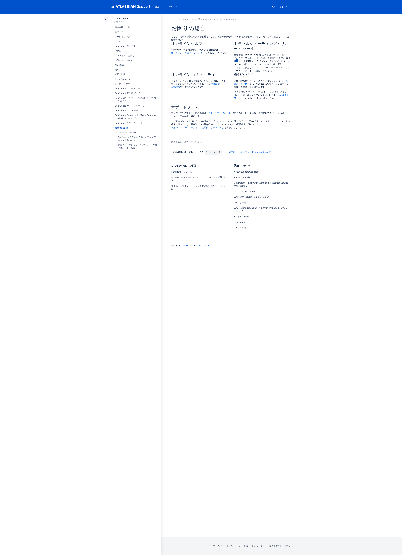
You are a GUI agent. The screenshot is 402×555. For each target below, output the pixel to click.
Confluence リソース (128, 132)
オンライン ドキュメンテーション (188, 52)
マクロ (118, 50)
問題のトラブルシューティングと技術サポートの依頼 (197, 127)
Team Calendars (123, 79)
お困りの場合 (121, 127)
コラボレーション (123, 60)
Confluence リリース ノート (129, 123)
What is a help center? (245, 191)
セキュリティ (258, 546)
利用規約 (243, 546)
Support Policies (242, 216)
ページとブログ (122, 36)
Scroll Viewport (202, 245)
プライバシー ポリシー (224, 546)
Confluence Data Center (127, 110)
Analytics (119, 65)
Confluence (187, 245)
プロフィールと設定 (124, 55)
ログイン (283, 7)
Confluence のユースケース (128, 88)
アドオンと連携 (122, 83)
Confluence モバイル (125, 46)
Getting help (240, 202)
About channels (242, 177)
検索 (273, 6)
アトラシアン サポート (219, 113)
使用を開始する (122, 27)
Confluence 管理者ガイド (127, 93)
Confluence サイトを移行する (129, 105)
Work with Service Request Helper (251, 197)
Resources (239, 222)
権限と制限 (120, 74)
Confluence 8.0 (121, 18)
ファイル (119, 41)
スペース (119, 31)
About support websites (246, 171)
